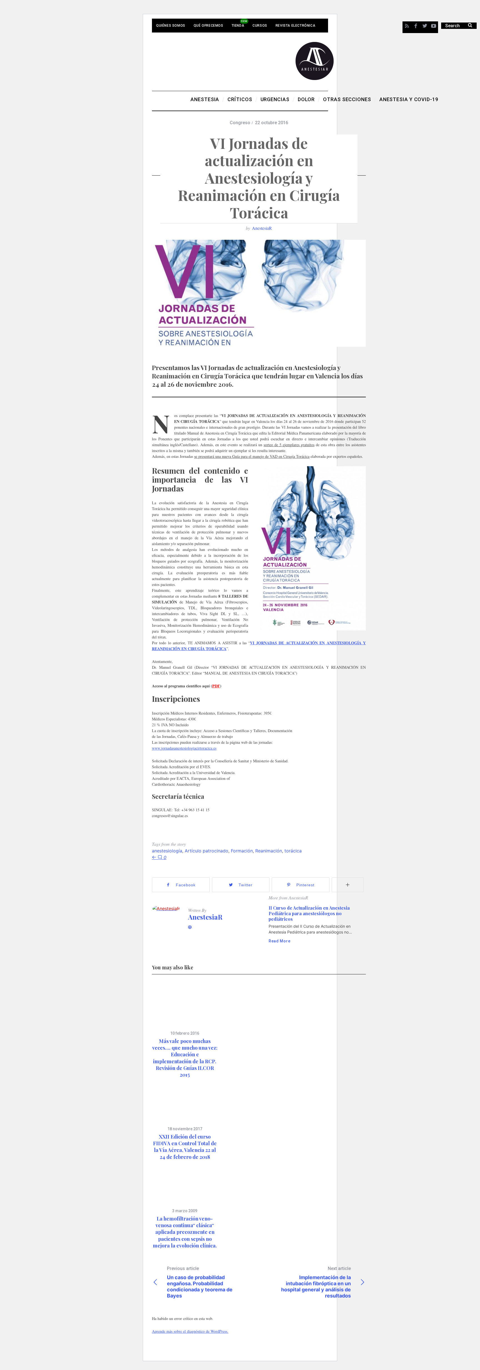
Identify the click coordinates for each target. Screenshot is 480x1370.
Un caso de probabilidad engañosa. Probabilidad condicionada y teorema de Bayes (199, 1282)
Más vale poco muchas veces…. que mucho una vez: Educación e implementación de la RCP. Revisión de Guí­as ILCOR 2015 (185, 1058)
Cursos (259, 26)
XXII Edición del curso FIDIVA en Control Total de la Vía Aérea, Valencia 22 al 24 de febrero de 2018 (185, 1146)
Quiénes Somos (170, 26)
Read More (279, 941)
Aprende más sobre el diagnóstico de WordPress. (190, 1331)
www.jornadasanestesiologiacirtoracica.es (184, 748)
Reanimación (268, 851)
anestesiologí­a (167, 851)
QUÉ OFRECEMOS (208, 26)
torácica (293, 851)
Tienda (238, 26)
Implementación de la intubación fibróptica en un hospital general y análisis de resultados (316, 1282)
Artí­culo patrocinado (206, 851)
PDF (216, 686)
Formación (242, 851)
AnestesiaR (262, 228)
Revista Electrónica (295, 26)
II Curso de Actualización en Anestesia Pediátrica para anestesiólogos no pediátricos (309, 913)
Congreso (240, 122)
